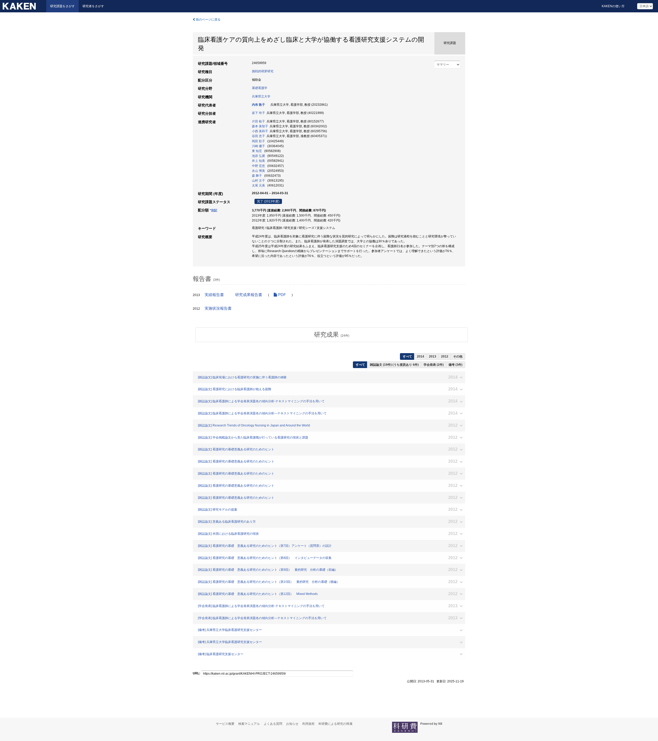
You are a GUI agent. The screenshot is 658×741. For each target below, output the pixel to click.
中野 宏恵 (258, 166)
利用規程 (308, 724)
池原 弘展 (258, 156)
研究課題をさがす (62, 6)
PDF (281, 295)
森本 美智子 (260, 126)
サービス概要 (225, 724)
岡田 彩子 (258, 141)
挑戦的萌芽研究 (262, 71)
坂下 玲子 (258, 113)
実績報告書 (214, 295)
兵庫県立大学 (261, 96)
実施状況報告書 (218, 308)
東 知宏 (257, 151)
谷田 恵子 (258, 136)
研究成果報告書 (248, 295)
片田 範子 (258, 121)
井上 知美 (258, 161)
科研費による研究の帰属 (335, 724)
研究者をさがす (93, 6)
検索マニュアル (249, 724)
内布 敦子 (258, 104)
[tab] (331, 334)
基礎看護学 (259, 88)
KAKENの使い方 (613, 6)
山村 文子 (258, 180)
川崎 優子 (258, 146)
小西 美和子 (260, 131)
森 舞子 (257, 175)
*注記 (213, 210)
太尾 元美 (258, 185)
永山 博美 (258, 171)
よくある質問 (273, 724)
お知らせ (292, 724)
